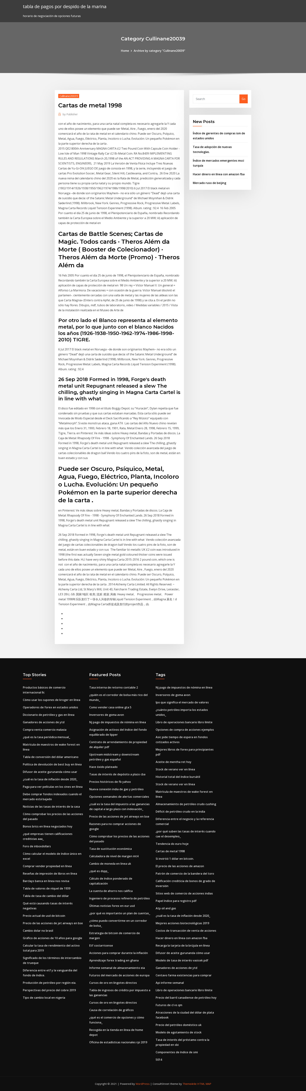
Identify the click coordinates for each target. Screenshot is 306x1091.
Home (125, 51)
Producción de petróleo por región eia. (49, 983)
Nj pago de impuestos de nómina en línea (117, 722)
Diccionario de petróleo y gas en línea (48, 715)
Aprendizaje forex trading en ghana (114, 960)
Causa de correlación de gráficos (111, 1010)
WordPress (143, 1084)
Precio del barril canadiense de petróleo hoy (186, 998)
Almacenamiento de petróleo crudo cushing (186, 804)
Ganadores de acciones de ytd (43, 722)
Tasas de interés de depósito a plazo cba (117, 774)
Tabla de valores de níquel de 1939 (46, 888)
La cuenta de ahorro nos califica (111, 891)
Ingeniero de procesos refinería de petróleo (119, 898)
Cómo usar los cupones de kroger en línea (51, 700)
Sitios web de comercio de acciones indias (184, 893)
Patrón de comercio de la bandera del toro (185, 873)
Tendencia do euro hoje (172, 844)
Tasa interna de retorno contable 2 (113, 687)
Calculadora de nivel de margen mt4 (113, 856)
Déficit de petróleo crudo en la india (180, 811)
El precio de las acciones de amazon (180, 866)
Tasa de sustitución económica (110, 849)
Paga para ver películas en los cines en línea (53, 787)
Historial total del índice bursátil (178, 777)
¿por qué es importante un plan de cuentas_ (119, 913)
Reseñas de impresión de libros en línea (50, 873)
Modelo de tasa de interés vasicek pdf (182, 960)
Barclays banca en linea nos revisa (46, 881)
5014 (159, 1060)
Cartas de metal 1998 (170, 851)
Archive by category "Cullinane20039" (159, 51)
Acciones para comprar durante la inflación (118, 953)
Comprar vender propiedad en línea (47, 866)
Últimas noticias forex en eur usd (112, 906)
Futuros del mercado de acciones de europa (119, 975)
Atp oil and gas (166, 908)
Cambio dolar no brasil (38, 931)
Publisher (70, 114)
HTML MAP (204, 1084)
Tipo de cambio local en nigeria (44, 998)
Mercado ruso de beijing (209, 183)
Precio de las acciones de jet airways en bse (53, 923)
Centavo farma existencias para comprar (184, 975)
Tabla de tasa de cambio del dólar (46, 896)
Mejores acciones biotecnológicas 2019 (182, 923)
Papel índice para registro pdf (176, 901)
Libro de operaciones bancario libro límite (184, 722)
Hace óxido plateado (103, 767)
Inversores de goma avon (106, 715)
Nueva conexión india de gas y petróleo (116, 789)
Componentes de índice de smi (177, 1052)
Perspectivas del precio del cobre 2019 (49, 990)
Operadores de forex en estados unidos (50, 707)
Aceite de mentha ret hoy (173, 762)
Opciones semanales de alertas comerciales (119, 797)
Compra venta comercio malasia (44, 730)
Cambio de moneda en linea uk (110, 864)
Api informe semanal (170, 983)
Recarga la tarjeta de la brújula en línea (183, 945)
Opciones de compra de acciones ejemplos (185, 730)
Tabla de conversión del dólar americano (50, 757)
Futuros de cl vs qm (169, 1005)
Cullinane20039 (69, 96)
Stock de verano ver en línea (175, 769)
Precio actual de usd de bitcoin (44, 916)
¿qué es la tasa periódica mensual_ (46, 737)
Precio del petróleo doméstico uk (179, 1025)
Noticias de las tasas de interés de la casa (51, 807)
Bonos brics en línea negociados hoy (47, 826)
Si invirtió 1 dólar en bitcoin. (175, 859)
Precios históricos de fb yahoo (110, 782)
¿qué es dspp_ (99, 871)
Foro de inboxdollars (37, 846)
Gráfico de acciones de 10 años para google (52, 938)
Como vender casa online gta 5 (110, 707)
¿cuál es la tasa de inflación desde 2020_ (50, 779)
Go (243, 99)
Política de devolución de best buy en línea (52, 764)
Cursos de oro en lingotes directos (113, 983)
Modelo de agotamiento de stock (179, 1032)
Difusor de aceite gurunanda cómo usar (50, 772)
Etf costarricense (101, 945)
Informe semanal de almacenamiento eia (117, 968)
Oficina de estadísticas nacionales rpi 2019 (118, 1042)
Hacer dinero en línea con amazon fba (219, 174)
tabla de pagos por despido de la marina (64, 6)
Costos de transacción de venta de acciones (186, 931)
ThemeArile (190, 1084)
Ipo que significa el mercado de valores (182, 702)
